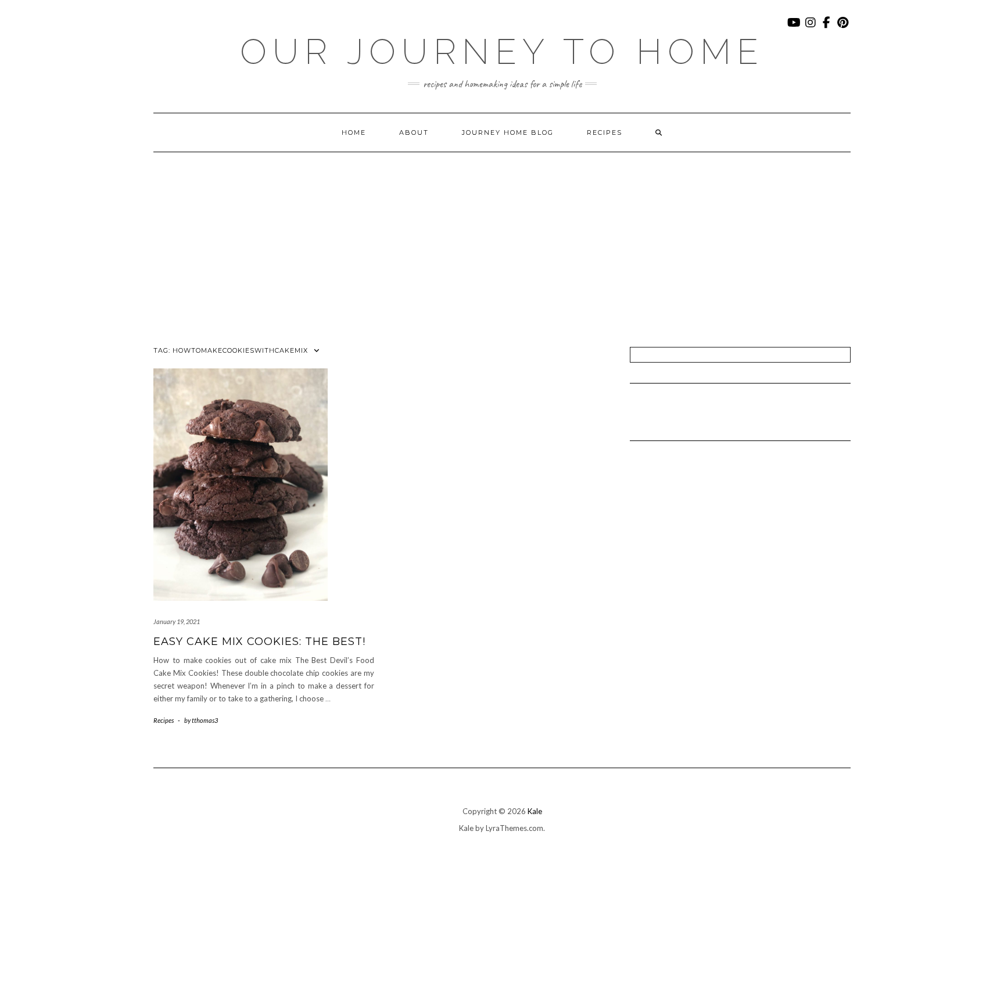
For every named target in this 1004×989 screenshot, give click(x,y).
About (414, 132)
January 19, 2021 (176, 621)
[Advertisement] (502, 239)
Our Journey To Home (502, 51)
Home (354, 132)
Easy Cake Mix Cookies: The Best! (259, 641)
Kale (535, 811)
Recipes (604, 132)
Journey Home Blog (508, 132)
